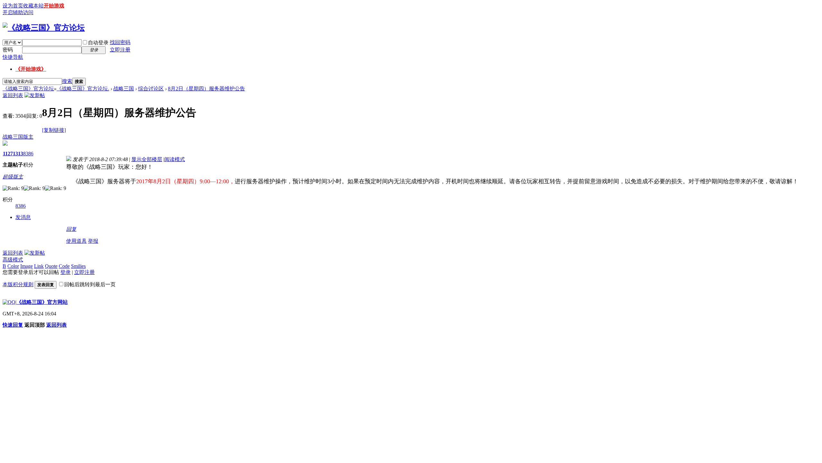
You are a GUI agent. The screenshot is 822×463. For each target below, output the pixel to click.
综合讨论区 (151, 88)
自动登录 (98, 42)
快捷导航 (13, 57)
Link (39, 266)
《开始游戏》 (30, 69)
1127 (8, 153)
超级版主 (13, 176)
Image (26, 266)
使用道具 (76, 241)
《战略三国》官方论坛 (28, 88)
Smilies (78, 266)
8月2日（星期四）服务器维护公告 (206, 88)
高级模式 (13, 259)
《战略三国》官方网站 (42, 302)
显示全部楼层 (146, 159)
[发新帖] (34, 95)
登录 (65, 272)
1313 (18, 153)
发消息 (23, 217)
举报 (93, 241)
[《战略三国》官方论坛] (44, 27)
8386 (28, 153)
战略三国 (123, 88)
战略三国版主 (18, 137)
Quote (51, 266)
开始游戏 (54, 5)
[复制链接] (54, 130)
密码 (8, 49)
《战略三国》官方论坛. (83, 88)
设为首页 (13, 5)
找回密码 (120, 42)
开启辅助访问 (18, 12)
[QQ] (9, 302)
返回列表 (13, 95)
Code (64, 266)
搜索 (67, 81)
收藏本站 (33, 5)
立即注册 (120, 49)
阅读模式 (174, 159)
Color (13, 266)
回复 (71, 229)
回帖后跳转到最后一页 (90, 284)
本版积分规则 (18, 284)
